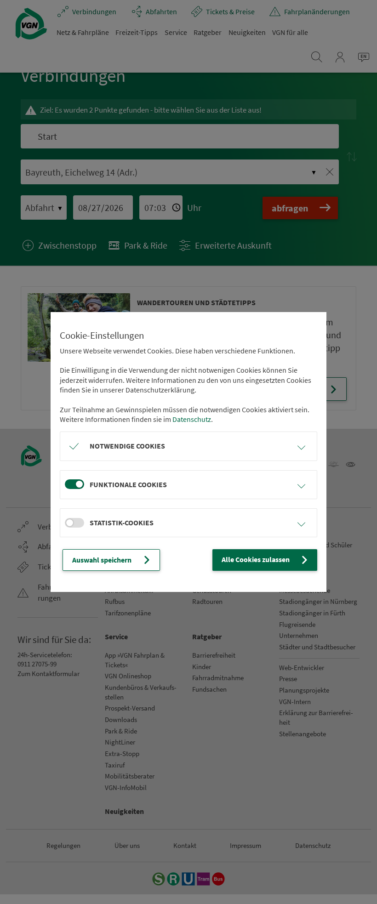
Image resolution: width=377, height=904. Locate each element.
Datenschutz (191, 419)
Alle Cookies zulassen (256, 559)
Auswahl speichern (101, 559)
